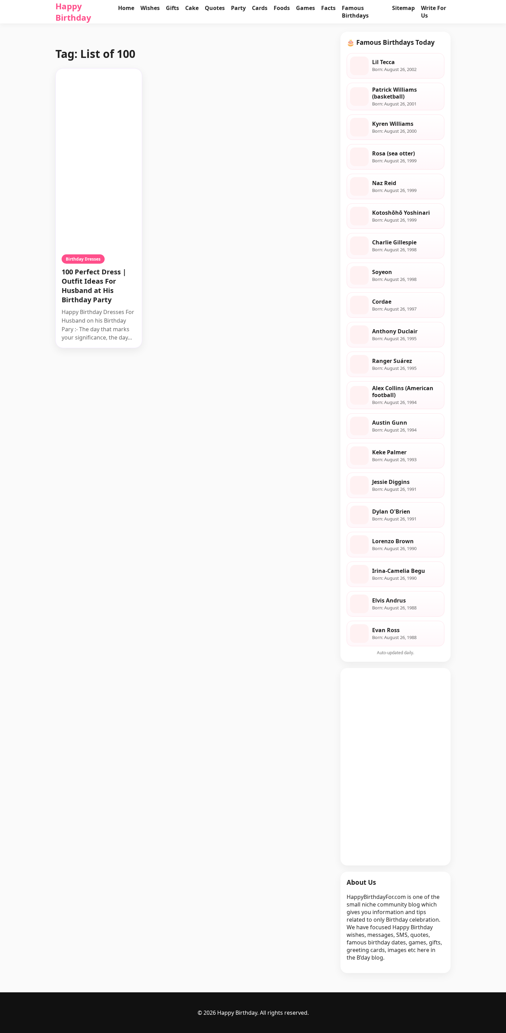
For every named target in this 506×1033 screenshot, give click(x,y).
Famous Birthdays (355, 11)
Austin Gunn (389, 422)
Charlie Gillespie (394, 242)
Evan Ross (386, 630)
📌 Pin (127, 76)
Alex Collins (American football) (402, 391)
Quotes (215, 8)
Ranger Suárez (392, 360)
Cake (192, 8)
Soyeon (382, 272)
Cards (259, 8)
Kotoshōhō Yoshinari (401, 212)
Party (238, 8)
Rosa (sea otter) (393, 153)
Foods (282, 8)
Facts (328, 8)
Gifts (172, 8)
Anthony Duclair (395, 331)
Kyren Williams (392, 123)
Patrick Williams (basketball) (394, 93)
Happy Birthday (73, 11)
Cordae (381, 301)
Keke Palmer (389, 452)
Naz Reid (384, 183)
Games (305, 8)
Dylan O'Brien (391, 511)
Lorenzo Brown (393, 541)
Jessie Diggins (391, 481)
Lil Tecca (383, 62)
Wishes (150, 8)
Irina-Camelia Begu (398, 570)
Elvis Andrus (389, 600)
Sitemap (403, 8)
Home (126, 8)
